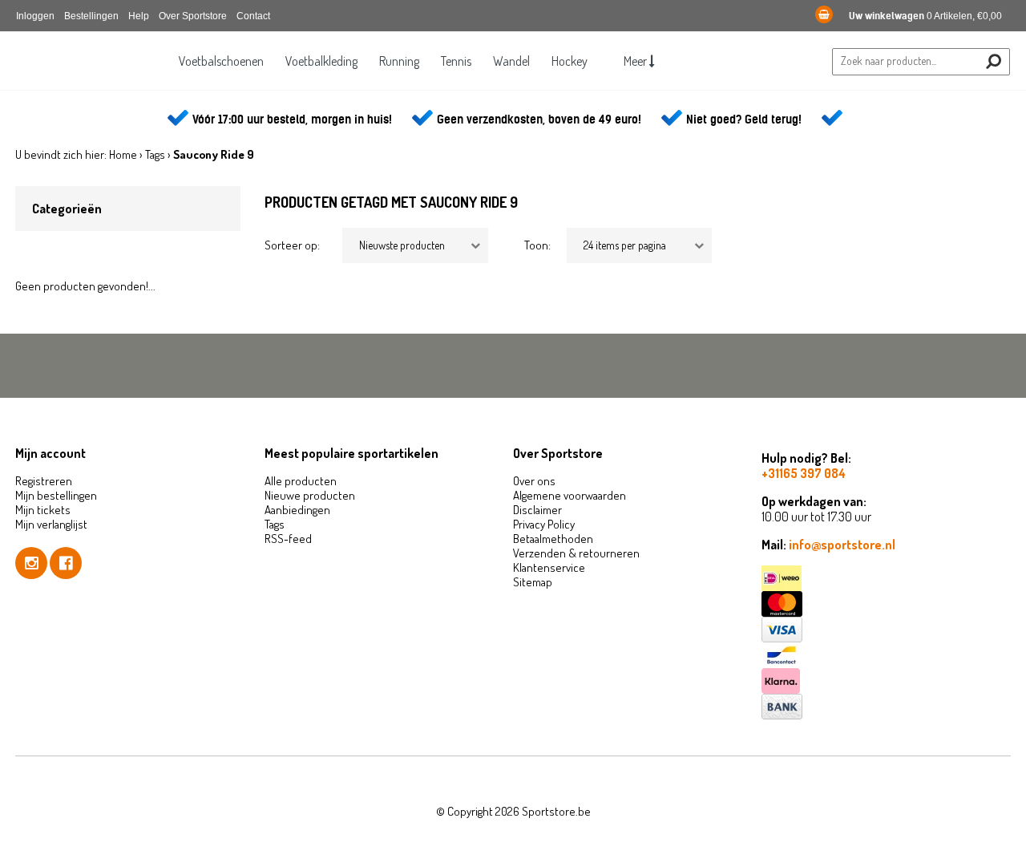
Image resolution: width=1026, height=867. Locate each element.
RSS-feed (288, 538)
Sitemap (532, 581)
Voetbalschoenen (221, 61)
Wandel (511, 61)
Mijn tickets (43, 509)
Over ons (534, 480)
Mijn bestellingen (56, 495)
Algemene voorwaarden (569, 495)
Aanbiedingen (297, 509)
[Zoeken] (993, 61)
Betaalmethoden (553, 538)
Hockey (569, 61)
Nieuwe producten (310, 495)
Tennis (456, 61)
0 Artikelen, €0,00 (925, 16)
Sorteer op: (292, 245)
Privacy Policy (544, 524)
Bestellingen (91, 16)
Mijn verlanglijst (51, 524)
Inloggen (35, 16)
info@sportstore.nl (842, 545)
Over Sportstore (193, 16)
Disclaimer (537, 509)
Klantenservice (549, 567)
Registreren (43, 480)
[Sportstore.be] (92, 73)
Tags (155, 154)
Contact (253, 16)
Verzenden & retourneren (576, 553)
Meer (636, 61)
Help (138, 16)
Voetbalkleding (321, 61)
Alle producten (301, 480)
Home (123, 154)
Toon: (537, 245)
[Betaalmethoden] (885, 578)
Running (399, 61)
